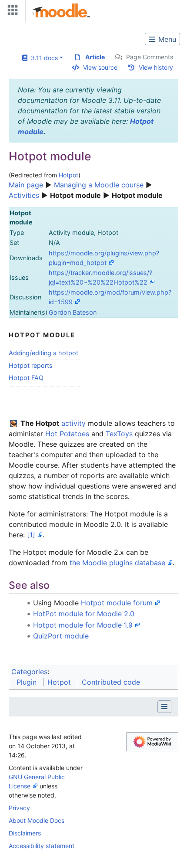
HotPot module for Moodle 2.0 (83, 613)
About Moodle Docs (36, 820)
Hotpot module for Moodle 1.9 (83, 625)
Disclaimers (25, 833)
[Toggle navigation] (11, 11)
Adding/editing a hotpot (43, 352)
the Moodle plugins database (117, 562)
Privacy (19, 807)
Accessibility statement (41, 845)
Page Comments (149, 57)
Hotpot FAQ (26, 377)
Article (95, 57)
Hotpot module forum (117, 602)
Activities (24, 195)
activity (73, 423)
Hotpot (68, 175)
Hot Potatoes (67, 433)
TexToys (119, 433)
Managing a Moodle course (99, 184)
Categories (29, 671)
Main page (26, 184)
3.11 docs (42, 57)
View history (156, 67)
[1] (31, 534)
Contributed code (111, 682)
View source (100, 67)
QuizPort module (61, 635)
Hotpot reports (31, 365)
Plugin (27, 682)
